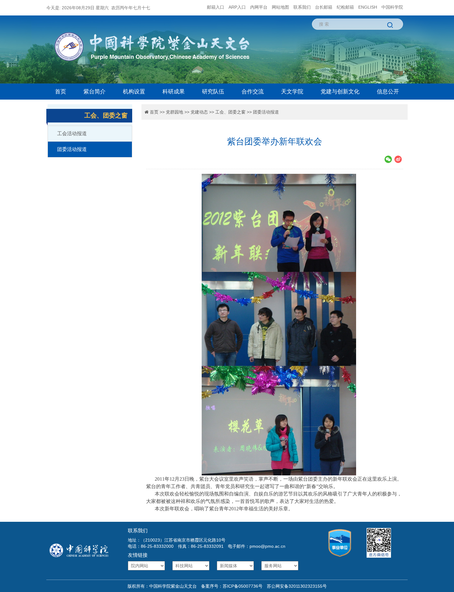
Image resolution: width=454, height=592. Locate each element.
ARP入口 (237, 7)
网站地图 (280, 7)
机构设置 (134, 91)
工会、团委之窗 (230, 111)
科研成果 (173, 91)
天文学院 (292, 91)
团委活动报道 (72, 149)
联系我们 (302, 7)
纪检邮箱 (345, 7)
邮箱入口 (215, 7)
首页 (60, 91)
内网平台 (258, 7)
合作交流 (253, 91)
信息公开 (388, 91)
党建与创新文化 (340, 91)
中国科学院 (392, 7)
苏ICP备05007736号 (243, 586)
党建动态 (199, 111)
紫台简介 (94, 91)
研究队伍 (213, 91)
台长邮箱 (323, 7)
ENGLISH (367, 7)
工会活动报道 (72, 133)
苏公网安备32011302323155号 (295, 586)
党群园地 (174, 111)
